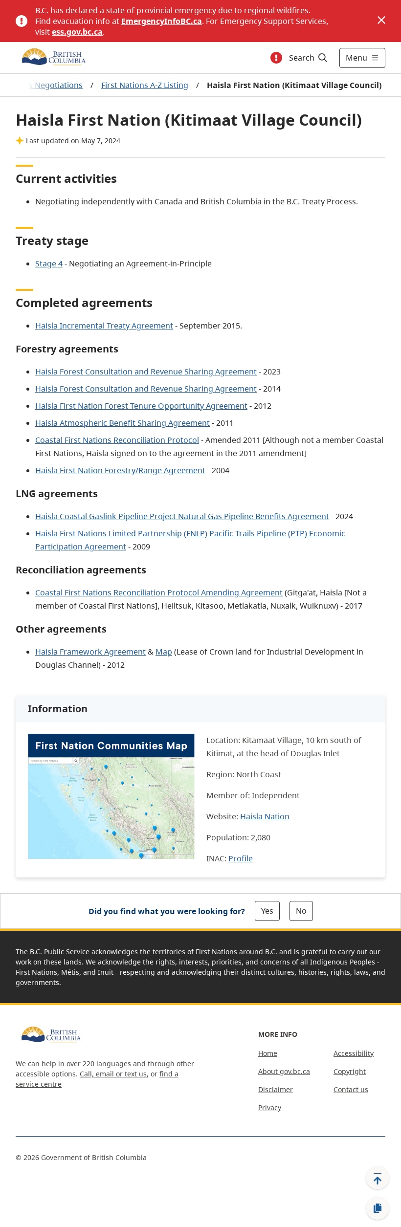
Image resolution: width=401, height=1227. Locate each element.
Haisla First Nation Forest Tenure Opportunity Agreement (141, 405)
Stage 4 (49, 263)
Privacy (269, 1107)
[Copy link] (377, 1208)
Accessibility (354, 1053)
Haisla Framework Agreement (90, 651)
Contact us (351, 1089)
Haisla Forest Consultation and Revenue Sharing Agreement (146, 371)
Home (267, 1053)
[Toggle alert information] (276, 58)
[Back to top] (377, 1177)
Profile (240, 858)
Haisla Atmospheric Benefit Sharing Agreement (122, 422)
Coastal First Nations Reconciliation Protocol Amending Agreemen (157, 592)
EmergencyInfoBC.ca (161, 21)
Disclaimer (275, 1089)
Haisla (47, 533)
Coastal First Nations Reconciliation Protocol (117, 440)
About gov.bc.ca (284, 1071)
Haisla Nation (265, 816)
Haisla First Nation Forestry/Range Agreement (120, 470)
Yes (267, 910)
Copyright (350, 1071)
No (301, 910)
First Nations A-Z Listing (144, 85)
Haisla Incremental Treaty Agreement (104, 325)
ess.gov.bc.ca (77, 31)
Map (164, 651)
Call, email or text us (113, 1073)
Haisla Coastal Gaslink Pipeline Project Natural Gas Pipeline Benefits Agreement (182, 516)
